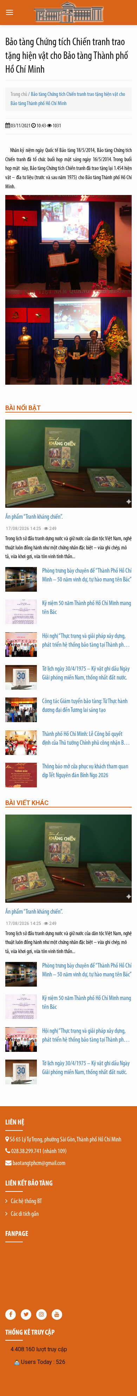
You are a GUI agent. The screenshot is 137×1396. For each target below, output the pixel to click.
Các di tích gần (25, 1214)
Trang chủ (19, 94)
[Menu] (9, 12)
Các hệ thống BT (26, 1202)
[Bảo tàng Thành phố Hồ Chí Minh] (68, 12)
